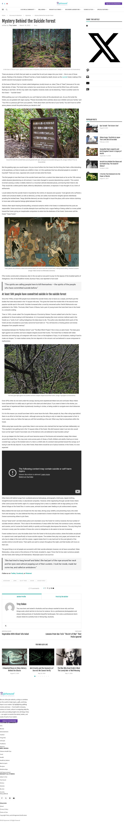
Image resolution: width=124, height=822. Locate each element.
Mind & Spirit (3, 763)
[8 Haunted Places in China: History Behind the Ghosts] (14, 657)
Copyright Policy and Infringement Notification (13, 815)
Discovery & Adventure (72, 9)
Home (3, 15)
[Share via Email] (53, 588)
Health (2, 757)
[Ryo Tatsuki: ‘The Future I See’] (92, 128)
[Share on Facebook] (47, 588)
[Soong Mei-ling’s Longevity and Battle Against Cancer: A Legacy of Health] (92, 152)
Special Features (102, 9)
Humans (2, 786)
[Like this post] (45, 588)
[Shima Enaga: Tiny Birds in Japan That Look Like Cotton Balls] (92, 140)
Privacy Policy (4, 809)
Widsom (2, 746)
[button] (4, 662)
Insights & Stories (55, 9)
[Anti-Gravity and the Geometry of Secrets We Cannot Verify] (41, 657)
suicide (65, 77)
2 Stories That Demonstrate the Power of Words (110, 175)
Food (1, 754)
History (2, 783)
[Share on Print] (87, 78)
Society (2, 792)
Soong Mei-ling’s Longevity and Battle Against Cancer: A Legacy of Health (110, 151)
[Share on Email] (87, 84)
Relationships (4, 769)
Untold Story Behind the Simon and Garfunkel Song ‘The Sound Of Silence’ (111, 164)
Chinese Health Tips (5, 751)
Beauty (2, 728)
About (2, 806)
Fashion (2, 734)
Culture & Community (27, 9)
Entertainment (4, 731)
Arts (1, 725)
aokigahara (6, 580)
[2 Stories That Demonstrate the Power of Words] (92, 177)
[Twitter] (4, 3)
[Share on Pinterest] (87, 71)
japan (14, 580)
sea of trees (23, 580)
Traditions (3, 743)
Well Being (41, 9)
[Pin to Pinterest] (51, 588)
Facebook (19, 573)
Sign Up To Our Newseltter (113, 3)
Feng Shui (3, 737)
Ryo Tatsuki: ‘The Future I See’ (109, 126)
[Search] (7, 9)
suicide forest (41, 580)
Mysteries (28, 15)
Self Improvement (5, 772)
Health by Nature (5, 760)
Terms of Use (4, 812)
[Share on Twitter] (49, 588)
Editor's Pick (3, 777)
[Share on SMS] (87, 90)
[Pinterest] (7, 3)
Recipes (2, 766)
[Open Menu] (3, 9)
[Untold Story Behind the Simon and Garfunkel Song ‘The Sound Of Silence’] (92, 164)
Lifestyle (2, 740)
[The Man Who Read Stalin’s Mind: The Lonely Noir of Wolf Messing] (68, 657)
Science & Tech (88, 9)
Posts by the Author (62, 597)
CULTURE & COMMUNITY (8, 722)
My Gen (2, 789)
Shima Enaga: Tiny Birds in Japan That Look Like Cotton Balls (110, 138)
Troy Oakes (13, 25)
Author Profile (21, 597)
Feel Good (3, 780)
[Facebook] (2, 3)
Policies (3, 803)
